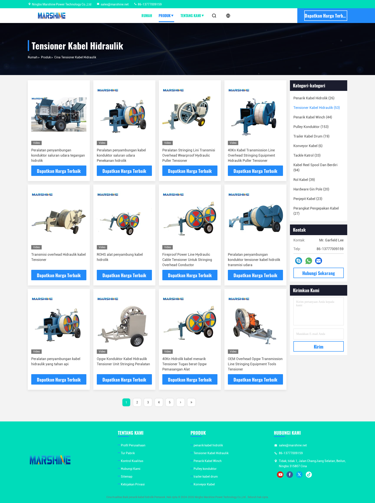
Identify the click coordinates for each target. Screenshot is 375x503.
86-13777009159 (149, 4)
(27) (316, 211)
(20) (311, 189)
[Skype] (298, 261)
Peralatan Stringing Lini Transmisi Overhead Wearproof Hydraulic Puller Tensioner (188, 155)
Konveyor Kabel (204, 484)
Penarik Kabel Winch (208, 461)
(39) (304, 180)
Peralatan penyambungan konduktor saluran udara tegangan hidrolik (58, 155)
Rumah (146, 15)
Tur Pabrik (128, 453)
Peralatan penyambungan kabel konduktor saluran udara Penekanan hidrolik (121, 155)
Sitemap (126, 476)
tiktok (309, 474)
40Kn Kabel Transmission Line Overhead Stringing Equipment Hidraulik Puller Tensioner (251, 155)
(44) (312, 117)
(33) (307, 155)
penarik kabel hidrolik (208, 445)
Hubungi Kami (130, 468)
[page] (180, 402)
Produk (165, 15)
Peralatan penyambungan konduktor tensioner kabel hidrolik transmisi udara (254, 259)
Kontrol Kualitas (132, 461)
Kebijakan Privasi (133, 484)
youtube (280, 474)
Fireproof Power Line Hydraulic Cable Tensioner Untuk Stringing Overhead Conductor (187, 259)
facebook (289, 474)
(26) (313, 98)
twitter (299, 474)
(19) (311, 136)
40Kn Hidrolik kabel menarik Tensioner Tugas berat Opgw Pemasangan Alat (184, 364)
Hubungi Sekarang (318, 273)
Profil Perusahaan (133, 445)
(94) (315, 167)
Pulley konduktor (205, 468)
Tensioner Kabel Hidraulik (211, 453)
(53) (316, 108)
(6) (307, 146)
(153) (311, 127)
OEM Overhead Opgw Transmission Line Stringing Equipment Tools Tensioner (255, 364)
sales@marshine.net (115, 4)
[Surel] (318, 261)
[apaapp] (308, 260)
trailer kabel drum (206, 476)
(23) (307, 199)
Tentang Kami (191, 15)
